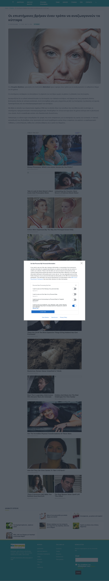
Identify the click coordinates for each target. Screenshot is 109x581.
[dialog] (54, 290)
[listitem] (54, 285)
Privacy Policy (63, 317)
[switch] (74, 289)
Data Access (54, 317)
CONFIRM (43, 311)
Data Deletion (45, 317)
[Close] (82, 263)
